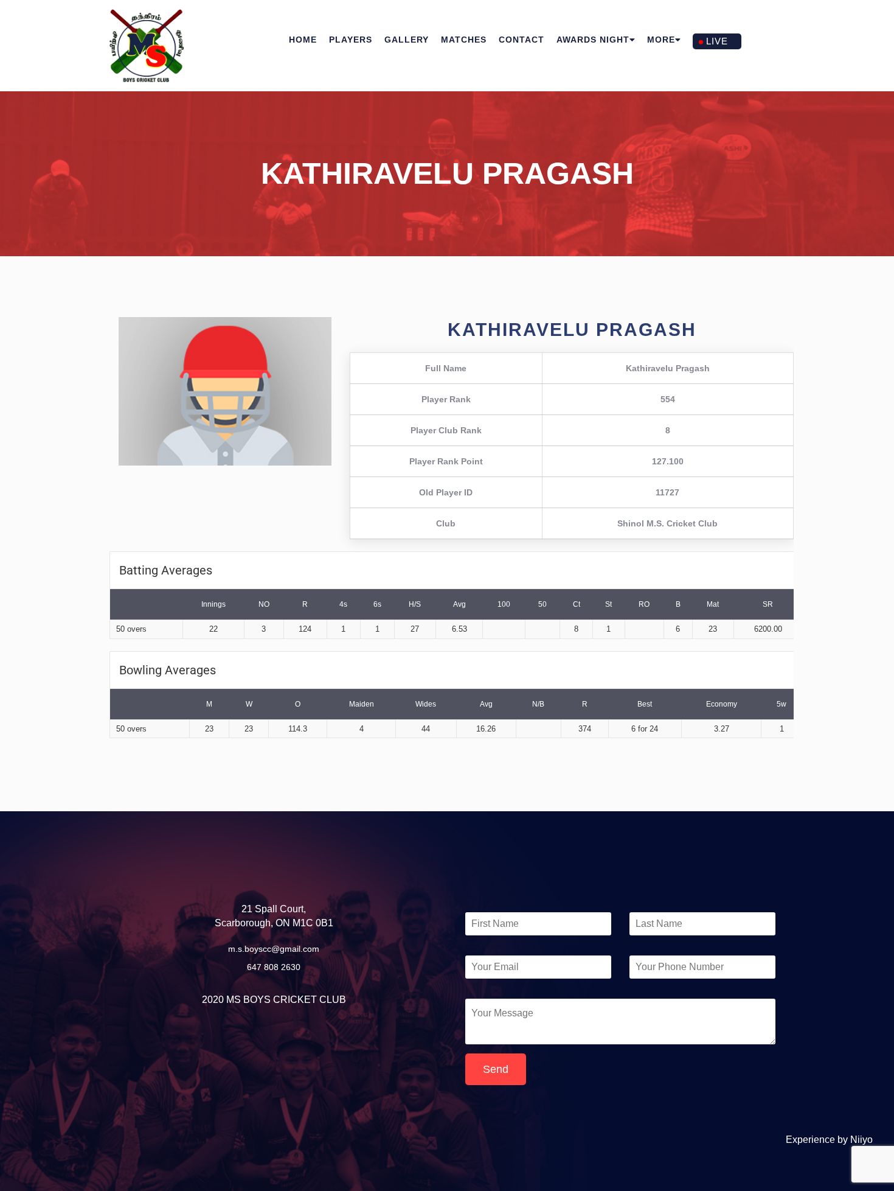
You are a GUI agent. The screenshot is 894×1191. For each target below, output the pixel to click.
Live (717, 41)
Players (350, 39)
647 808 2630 (273, 967)
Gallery (406, 39)
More (661, 39)
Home (303, 39)
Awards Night (592, 39)
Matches (464, 39)
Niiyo (861, 1139)
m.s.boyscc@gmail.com (273, 949)
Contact (521, 39)
